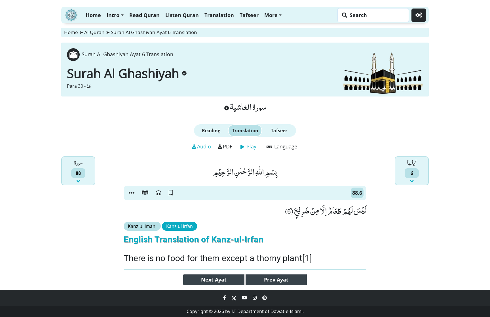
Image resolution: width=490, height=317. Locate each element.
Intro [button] (113, 15)
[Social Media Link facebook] (225, 298)
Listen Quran (182, 15)
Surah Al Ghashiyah (123, 73)
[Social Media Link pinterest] (264, 298)
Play (250, 146)
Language (285, 146)
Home (93, 15)
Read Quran (144, 15)
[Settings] (418, 15)
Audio (204, 146)
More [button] (271, 15)
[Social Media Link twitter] (234, 298)
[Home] (71, 14)
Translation (219, 15)
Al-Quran (94, 32)
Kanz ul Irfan (179, 226)
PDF (227, 146)
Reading (211, 130)
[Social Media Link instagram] (255, 298)
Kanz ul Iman (142, 226)
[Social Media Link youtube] (245, 298)
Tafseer (249, 15)
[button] (131, 193)
